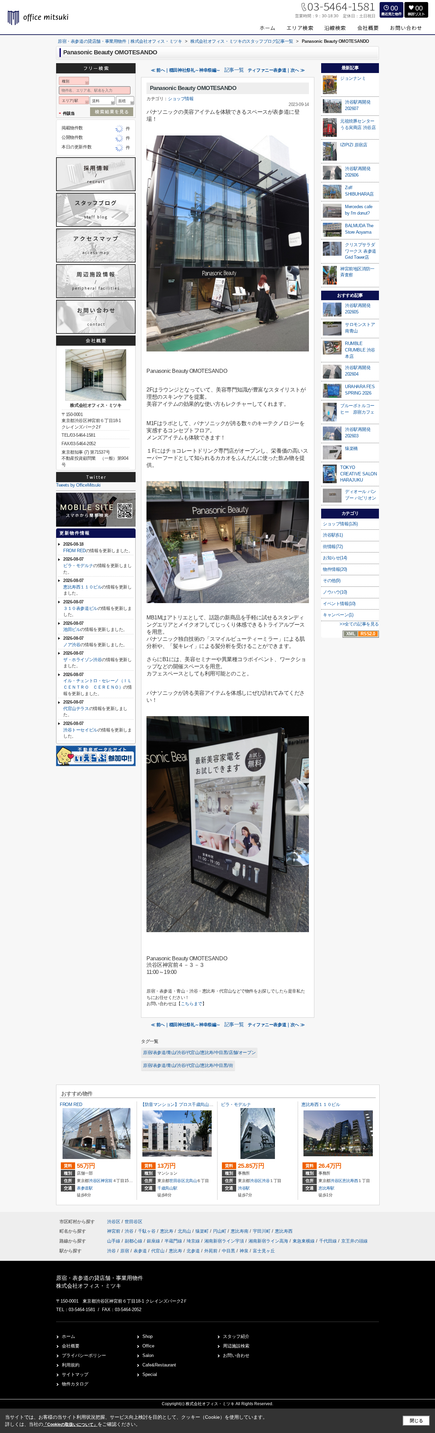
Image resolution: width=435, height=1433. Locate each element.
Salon (148, 1355)
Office (148, 1345)
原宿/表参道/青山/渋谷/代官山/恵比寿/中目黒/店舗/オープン (199, 1052)
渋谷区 (95, 1180)
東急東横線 (304, 1241)
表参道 (140, 1250)
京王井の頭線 (354, 1241)
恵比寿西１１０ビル (82, 586)
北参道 (193, 1250)
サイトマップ (75, 1374)
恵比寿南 (240, 1231)
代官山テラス (76, 708)
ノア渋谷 (71, 644)
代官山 (157, 1250)
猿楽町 (202, 1231)
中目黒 (228, 1250)
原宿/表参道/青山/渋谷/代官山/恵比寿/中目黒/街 (188, 1065)
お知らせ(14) (335, 557)
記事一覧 (234, 70)
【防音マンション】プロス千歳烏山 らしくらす (185, 1104)
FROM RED (74, 550)
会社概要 (71, 1345)
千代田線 (328, 1241)
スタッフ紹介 (236, 1336)
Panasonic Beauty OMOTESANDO (193, 88)
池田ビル (71, 629)
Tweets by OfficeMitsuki (78, 485)
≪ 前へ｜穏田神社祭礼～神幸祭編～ (186, 70)
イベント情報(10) (339, 603)
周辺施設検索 (236, 1345)
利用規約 (71, 1364)
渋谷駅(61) (333, 535)
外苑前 (211, 1250)
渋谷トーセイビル (80, 729)
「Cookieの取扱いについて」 (70, 1424)
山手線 (114, 1241)
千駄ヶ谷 (147, 1231)
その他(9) (332, 580)
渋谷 (265, 1180)
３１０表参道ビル (80, 608)
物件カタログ (75, 1383)
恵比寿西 (350, 1180)
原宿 (124, 1250)
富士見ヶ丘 (264, 1250)
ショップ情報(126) (340, 523)
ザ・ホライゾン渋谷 (82, 659)
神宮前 (106, 1180)
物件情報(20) (335, 569)
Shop (147, 1336)
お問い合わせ (236, 1355)
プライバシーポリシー (84, 1355)
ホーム (68, 1336)
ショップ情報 (181, 98)
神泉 (244, 1250)
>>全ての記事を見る (359, 624)
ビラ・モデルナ (78, 565)
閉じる (416, 1420)
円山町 (220, 1231)
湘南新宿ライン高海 (269, 1241)
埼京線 (194, 1241)
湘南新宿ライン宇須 (224, 1241)
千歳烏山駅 (167, 1188)
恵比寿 (167, 1231)
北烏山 (191, 1180)
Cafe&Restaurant (159, 1364)
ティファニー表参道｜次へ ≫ (276, 70)
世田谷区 (177, 1180)
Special (149, 1374)
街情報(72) (333, 546)
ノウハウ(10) (335, 592)
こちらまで (191, 1003)
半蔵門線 (174, 1241)
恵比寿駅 (326, 1188)
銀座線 (154, 1241)
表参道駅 (85, 1188)
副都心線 (134, 1241)
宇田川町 (262, 1231)
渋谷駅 (244, 1188)
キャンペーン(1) (338, 614)
